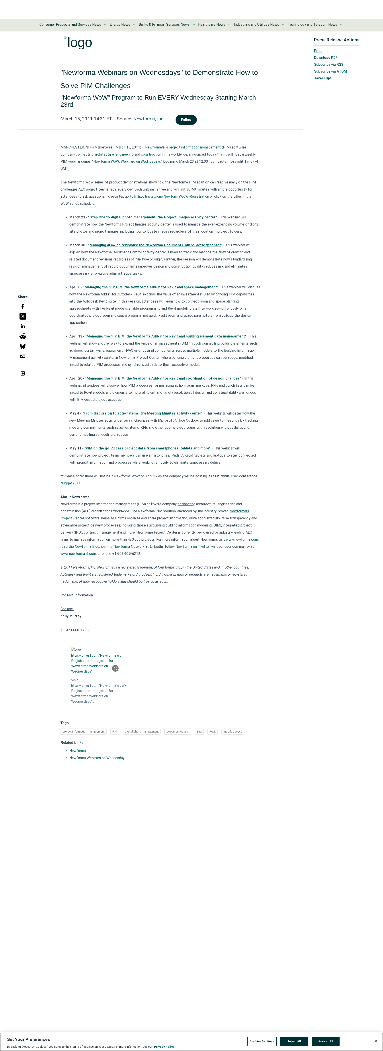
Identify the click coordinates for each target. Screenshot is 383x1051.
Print (318, 51)
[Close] (376, 1041)
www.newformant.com (78, 554)
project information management (195, 147)
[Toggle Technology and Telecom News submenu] (341, 24)
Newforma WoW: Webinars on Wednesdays (127, 161)
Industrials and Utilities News (256, 24)
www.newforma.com (242, 539)
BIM (199, 731)
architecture (104, 154)
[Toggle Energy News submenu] (134, 24)
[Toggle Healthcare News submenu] (229, 24)
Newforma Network (129, 546)
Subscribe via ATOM (330, 71)
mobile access (232, 731)
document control (177, 731)
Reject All (294, 1041)
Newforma (153, 147)
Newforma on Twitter (193, 546)
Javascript (323, 78)
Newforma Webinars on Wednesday (97, 758)
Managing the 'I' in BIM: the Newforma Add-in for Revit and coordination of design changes (163, 378)
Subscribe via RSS (328, 64)
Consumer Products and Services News (70, 24)
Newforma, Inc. (148, 118)
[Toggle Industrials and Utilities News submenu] (283, 24)
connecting (85, 154)
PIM (226, 147)
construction (151, 154)
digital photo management (142, 731)
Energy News (120, 24)
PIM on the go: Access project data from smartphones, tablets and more (147, 448)
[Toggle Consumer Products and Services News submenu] (105, 24)
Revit (212, 731)
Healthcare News (211, 24)
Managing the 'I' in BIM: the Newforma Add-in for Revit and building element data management (166, 336)
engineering (125, 154)
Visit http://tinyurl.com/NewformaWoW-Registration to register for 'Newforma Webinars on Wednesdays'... (96, 691)
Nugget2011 (70, 483)
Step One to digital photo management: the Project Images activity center (152, 217)
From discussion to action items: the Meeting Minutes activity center (142, 413)
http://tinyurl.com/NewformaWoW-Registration (171, 196)
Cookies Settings (262, 1041)
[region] (191, 1041)
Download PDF (326, 58)
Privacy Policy (164, 1046)
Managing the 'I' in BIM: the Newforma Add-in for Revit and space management (151, 287)
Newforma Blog (87, 546)
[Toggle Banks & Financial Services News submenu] (194, 24)
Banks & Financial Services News (164, 24)
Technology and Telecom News (312, 24)
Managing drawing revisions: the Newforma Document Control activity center (155, 245)
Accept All (325, 1041)
